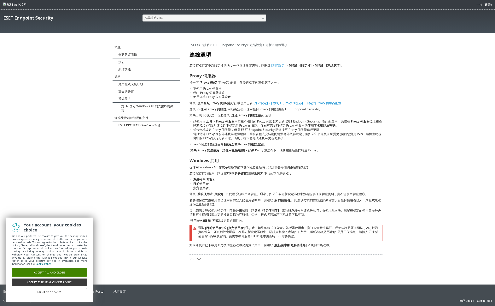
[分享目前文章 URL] (369, 53)
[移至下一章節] (199, 259)
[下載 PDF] (374, 53)
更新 (268, 45)
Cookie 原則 (484, 301)
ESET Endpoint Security (28, 18)
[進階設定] (278, 65)
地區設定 (120, 291)
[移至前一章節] (192, 259)
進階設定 (256, 45)
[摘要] (380, 53)
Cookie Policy (43, 264)
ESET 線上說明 (199, 45)
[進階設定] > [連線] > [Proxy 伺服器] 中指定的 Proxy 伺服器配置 (297, 103)
